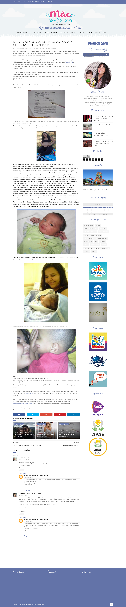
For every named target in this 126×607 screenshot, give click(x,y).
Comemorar (103, 228)
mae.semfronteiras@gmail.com (22, 403)
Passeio (86, 245)
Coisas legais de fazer (90, 228)
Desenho (86, 232)
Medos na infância (101, 238)
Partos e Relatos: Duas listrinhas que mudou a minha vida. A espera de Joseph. (68, 433)
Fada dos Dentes (103, 232)
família (94, 251)
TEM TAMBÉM (100, 33)
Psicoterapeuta (94, 245)
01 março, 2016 (29, 477)
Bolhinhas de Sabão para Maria (30, 493)
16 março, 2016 (29, 521)
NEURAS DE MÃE (50, 33)
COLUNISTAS (27, 2)
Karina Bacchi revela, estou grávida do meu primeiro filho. (46, 434)
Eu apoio (93, 232)
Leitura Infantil (89, 238)
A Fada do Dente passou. (103, 124)
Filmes (86, 235)
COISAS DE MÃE (20, 33)
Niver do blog (88, 241)
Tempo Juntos (88, 248)
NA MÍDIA (42, 2)
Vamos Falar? (105, 248)
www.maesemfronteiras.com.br (36, 475)
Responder (21, 470)
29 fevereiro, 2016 (24, 460)
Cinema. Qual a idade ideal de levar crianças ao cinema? (103, 118)
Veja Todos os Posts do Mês (98, 214)
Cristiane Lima (24, 458)
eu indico (86, 251)
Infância (98, 235)
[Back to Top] (111, 604)
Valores (96, 248)
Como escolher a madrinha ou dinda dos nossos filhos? (103, 143)
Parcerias (102, 241)
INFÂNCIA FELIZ (85, 33)
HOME (15, 2)
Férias (92, 235)
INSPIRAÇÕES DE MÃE (67, 33)
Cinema (98, 225)
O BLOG (20, 2)
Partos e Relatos (52, 48)
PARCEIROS (35, 2)
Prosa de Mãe (69, 62)
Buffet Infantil (88, 225)
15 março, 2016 (23, 495)
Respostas (23, 473)
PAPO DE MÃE (35, 33)
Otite (96, 241)
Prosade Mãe (29, 393)
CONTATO (49, 2)
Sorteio (104, 245)
